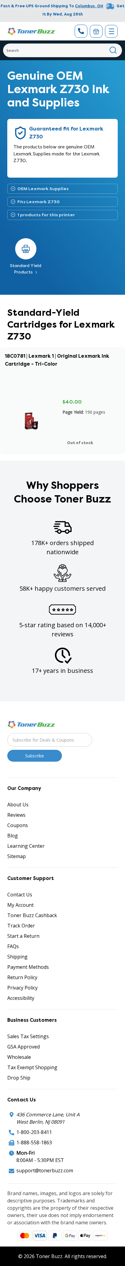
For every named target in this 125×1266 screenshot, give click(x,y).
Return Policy (22, 977)
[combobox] (62, 50)
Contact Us (19, 894)
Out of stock (80, 442)
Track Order (21, 925)
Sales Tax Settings (28, 1036)
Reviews (16, 815)
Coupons (17, 825)
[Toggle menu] (111, 31)
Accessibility (20, 998)
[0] (96, 31)
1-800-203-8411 (34, 1132)
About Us (18, 804)
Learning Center (26, 846)
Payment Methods (28, 967)
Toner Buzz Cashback (32, 915)
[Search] (113, 50)
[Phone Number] (81, 31)
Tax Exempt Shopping (32, 1067)
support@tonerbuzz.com (44, 1170)
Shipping (17, 956)
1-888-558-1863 (34, 1142)
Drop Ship (18, 1077)
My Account (20, 905)
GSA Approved (23, 1046)
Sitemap (16, 856)
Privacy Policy (22, 987)
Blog (12, 835)
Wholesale (19, 1057)
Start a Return (23, 936)
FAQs (13, 946)
